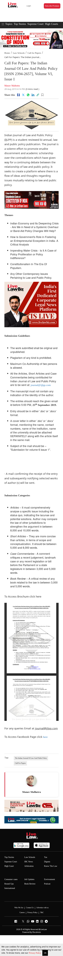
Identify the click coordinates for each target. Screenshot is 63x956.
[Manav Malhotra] (31, 781)
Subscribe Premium (52, 6)
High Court (9, 866)
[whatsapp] (28, 95)
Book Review (29, 884)
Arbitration (29, 866)
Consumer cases (10, 879)
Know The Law (50, 866)
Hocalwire (36, 932)
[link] (37, 95)
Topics (8, 23)
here (45, 736)
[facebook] (18, 95)
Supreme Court (35, 23)
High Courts (51, 23)
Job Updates (29, 879)
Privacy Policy (35, 953)
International (9, 888)
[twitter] (23, 95)
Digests (47, 862)
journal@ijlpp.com (41, 385)
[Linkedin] (33, 95)
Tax (45, 857)
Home (7, 53)
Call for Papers (34, 53)
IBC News (28, 862)
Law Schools (19, 53)
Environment (49, 879)
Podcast (47, 884)
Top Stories (20, 23)
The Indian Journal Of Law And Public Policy (31, 758)
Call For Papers (20, 763)
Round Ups (9, 884)
